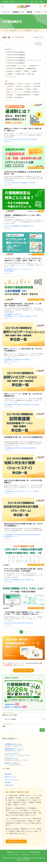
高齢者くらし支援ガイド (12, 763)
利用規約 (7, 782)
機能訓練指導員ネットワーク (14, 749)
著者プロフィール (10, 777)
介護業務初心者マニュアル (13, 744)
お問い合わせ (9, 785)
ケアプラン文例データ (12, 753)
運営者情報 (8, 774)
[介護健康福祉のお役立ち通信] (23, 6)
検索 (3, 726)
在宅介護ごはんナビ (11, 758)
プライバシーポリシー (12, 779)
